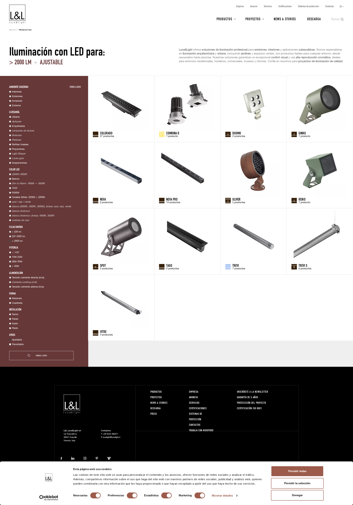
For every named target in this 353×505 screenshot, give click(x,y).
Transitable (18, 344)
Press (153, 413)
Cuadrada (17, 303)
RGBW (15, 193)
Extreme (16, 105)
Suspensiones (19, 163)
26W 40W (17, 261)
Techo (15, 314)
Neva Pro (172, 199)
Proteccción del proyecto (251, 402)
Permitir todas (297, 471)
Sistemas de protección (308, 6)
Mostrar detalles (222, 495)
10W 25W (17, 257)
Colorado (106, 133)
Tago (169, 265)
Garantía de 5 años (247, 397)
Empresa (240, 6)
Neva (103, 199)
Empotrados (18, 126)
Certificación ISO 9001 (249, 408)
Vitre (103, 331)
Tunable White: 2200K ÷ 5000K (28, 197)
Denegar (297, 495)
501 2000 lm (18, 236)
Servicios (268, 6)
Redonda (17, 298)
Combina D (172, 133)
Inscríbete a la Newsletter (252, 391)
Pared (15, 319)
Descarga (314, 19)
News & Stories (285, 19)
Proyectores (18, 149)
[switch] (132, 495)
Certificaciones (285, 6)
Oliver (236, 199)
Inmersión (17, 101)
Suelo (15, 323)
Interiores (17, 92)
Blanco (15, 179)
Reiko (302, 199)
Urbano (16, 117)
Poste (15, 328)
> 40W (15, 266)
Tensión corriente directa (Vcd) (28, 277)
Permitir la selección (297, 483)
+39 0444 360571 (110, 434)
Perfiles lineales (20, 144)
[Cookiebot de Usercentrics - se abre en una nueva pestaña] (49, 498)
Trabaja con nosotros (201, 430)
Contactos (329, 6)
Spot (103, 265)
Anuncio (253, 6)
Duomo (236, 133)
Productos (224, 19)
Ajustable (17, 340)
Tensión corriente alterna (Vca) (28, 287)
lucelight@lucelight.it (111, 437)
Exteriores (17, 96)
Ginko (302, 133)
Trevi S (303, 265)
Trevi (235, 265)
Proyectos (253, 19)
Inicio (12, 30)
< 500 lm (16, 232)
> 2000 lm (17, 241)
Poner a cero (75, 86)
